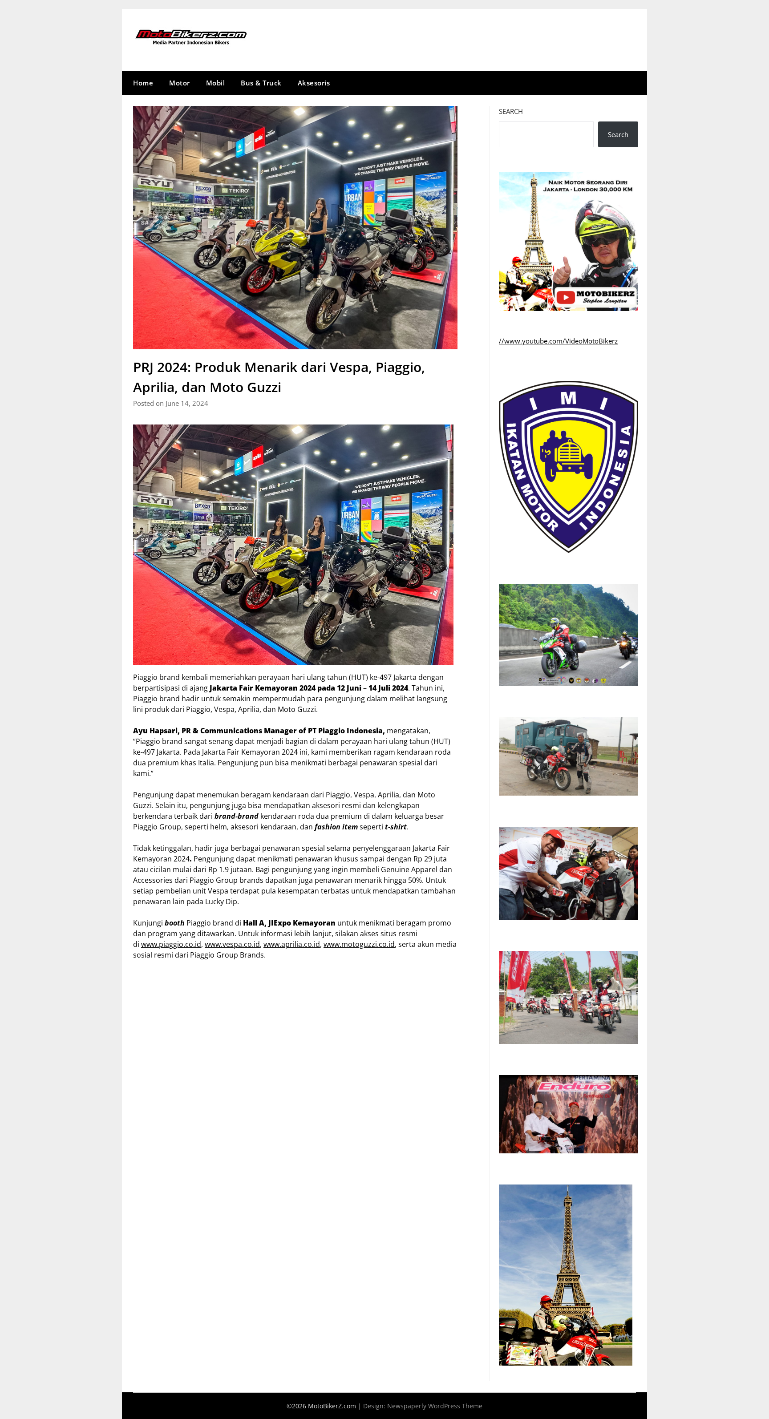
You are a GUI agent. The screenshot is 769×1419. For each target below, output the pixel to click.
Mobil (215, 82)
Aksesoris (314, 82)
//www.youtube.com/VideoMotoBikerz (558, 340)
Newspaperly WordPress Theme (434, 1406)
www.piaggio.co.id (171, 944)
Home (143, 82)
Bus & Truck (261, 82)
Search (511, 111)
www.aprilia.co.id (291, 944)
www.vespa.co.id (232, 944)
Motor (179, 82)
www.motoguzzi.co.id (359, 944)
